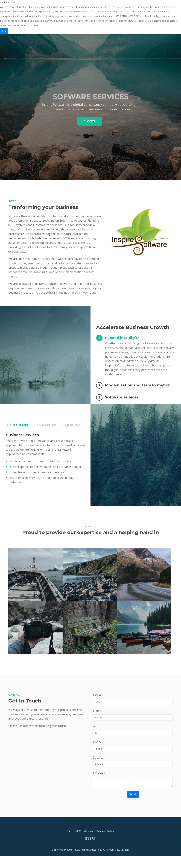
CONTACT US (167, 8)
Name (97, 711)
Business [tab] (18, 425)
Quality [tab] (72, 425)
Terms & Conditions (80, 831)
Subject (98, 757)
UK (94, 838)
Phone (97, 742)
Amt (95, 726)
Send (133, 794)
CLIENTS (149, 8)
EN (87, 838)
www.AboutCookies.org (59, 20)
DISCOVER (90, 121)
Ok (4, 31)
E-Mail (97, 695)
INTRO (121, 8)
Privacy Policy (105, 831)
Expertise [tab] (46, 425)
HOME (110, 8)
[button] (134, 338)
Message (99, 773)
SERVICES (134, 8)
